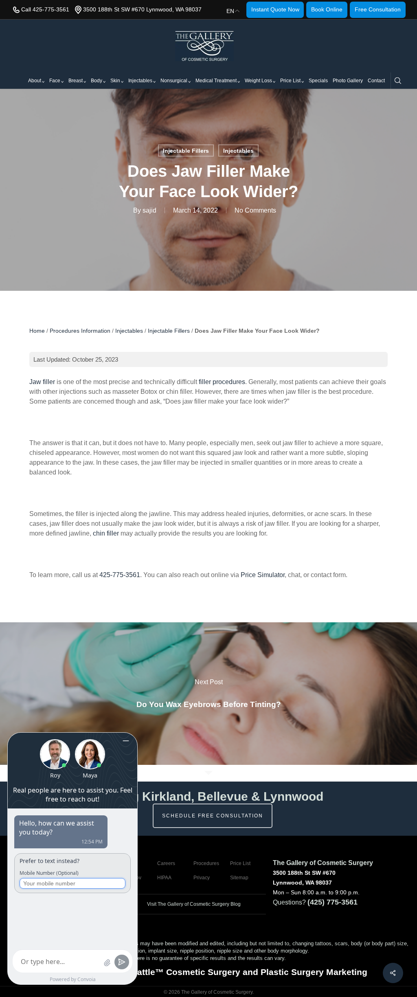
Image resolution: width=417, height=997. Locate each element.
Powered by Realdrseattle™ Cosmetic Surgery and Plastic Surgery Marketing (208, 972)
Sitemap (239, 878)
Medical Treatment (216, 80)
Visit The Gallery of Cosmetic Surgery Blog (193, 904)
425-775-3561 (119, 574)
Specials (318, 80)
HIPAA (164, 878)
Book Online (326, 9)
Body (96, 80)
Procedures (206, 863)
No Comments (255, 210)
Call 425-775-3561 (45, 9)
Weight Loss (258, 80)
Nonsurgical (173, 80)
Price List (290, 80)
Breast (75, 80)
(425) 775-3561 (332, 902)
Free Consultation (378, 9)
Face (54, 80)
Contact (376, 80)
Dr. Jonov (131, 878)
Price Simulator (263, 574)
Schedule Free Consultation (212, 816)
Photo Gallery (348, 80)
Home (37, 330)
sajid (149, 210)
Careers (166, 863)
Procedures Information (80, 330)
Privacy (201, 878)
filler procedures (222, 381)
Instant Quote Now (275, 9)
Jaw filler (42, 381)
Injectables (140, 80)
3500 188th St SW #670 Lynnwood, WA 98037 (142, 9)
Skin (115, 80)
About (34, 80)
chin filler (106, 533)
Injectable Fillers (186, 150)
